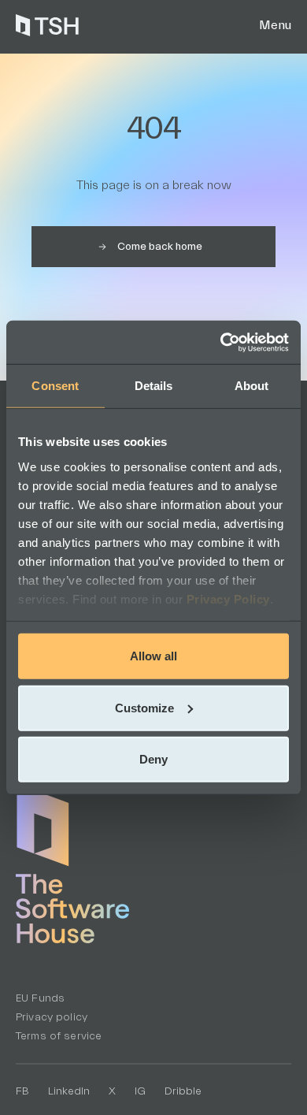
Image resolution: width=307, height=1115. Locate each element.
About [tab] (252, 385)
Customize (144, 707)
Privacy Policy (228, 598)
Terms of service (59, 1036)
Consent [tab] (55, 385)
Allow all (153, 656)
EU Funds (40, 998)
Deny (153, 759)
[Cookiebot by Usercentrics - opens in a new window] (221, 342)
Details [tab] (154, 385)
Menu (275, 25)
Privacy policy (51, 1017)
